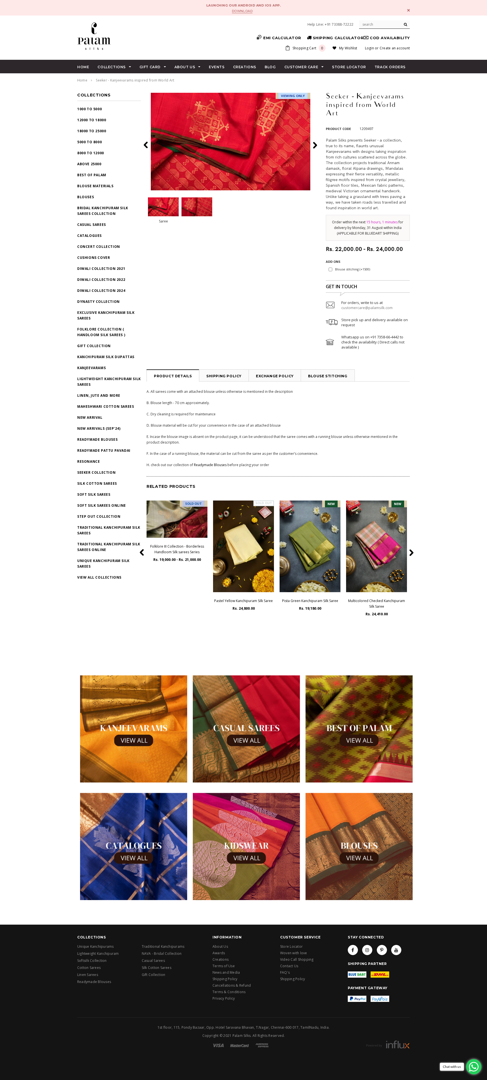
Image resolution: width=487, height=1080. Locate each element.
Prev (314, 145)
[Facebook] (353, 950)
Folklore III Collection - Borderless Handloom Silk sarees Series (177, 549)
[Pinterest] (382, 950)
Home (82, 80)
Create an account (395, 48)
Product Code (338, 129)
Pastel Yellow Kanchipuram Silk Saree (243, 600)
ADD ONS (333, 261)
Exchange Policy (275, 376)
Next (146, 145)
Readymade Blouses (210, 464)
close (408, 10)
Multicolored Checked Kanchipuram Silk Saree (376, 603)
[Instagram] (367, 950)
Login (369, 48)
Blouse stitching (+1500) (352, 269)
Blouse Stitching (327, 376)
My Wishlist (348, 48)
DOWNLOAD (242, 11)
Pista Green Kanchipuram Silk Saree (310, 600)
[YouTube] (396, 950)
